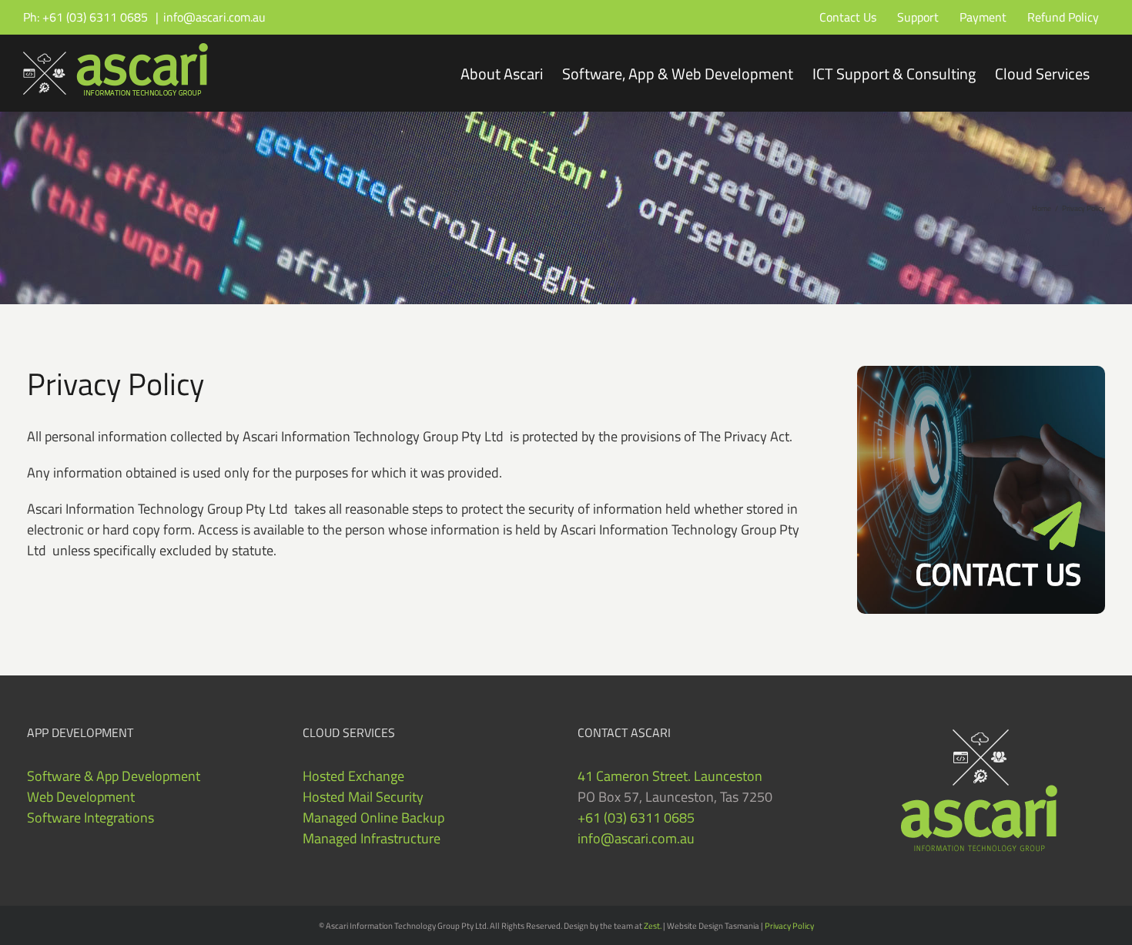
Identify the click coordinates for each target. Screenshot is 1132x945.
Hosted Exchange (353, 776)
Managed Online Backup (373, 817)
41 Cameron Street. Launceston (670, 776)
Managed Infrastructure (371, 838)
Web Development (81, 796)
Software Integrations (90, 817)
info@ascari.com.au (214, 17)
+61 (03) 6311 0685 (636, 817)
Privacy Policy (789, 926)
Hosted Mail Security (363, 796)
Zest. (652, 926)
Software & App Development (113, 776)
